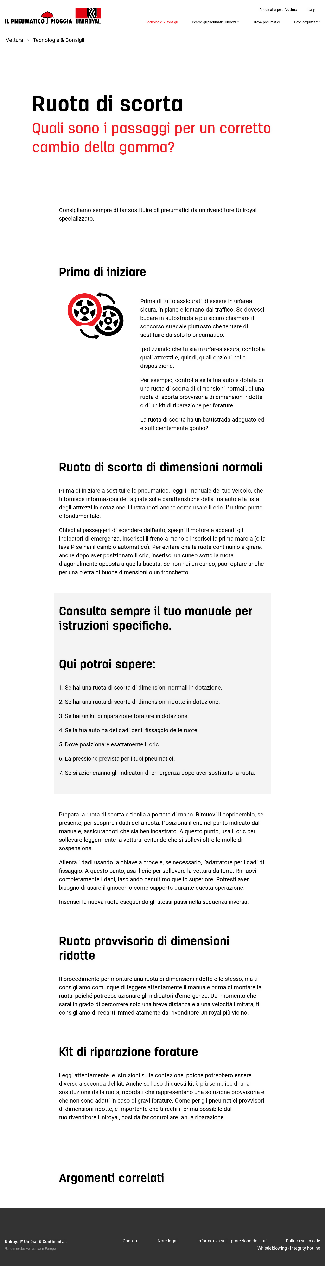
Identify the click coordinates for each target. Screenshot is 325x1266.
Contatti (130, 1240)
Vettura (291, 10)
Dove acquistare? (307, 22)
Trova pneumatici (267, 22)
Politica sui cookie (303, 1240)
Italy (311, 10)
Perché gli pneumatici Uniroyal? (215, 22)
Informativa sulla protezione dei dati (232, 1240)
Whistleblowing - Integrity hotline (288, 1248)
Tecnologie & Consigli (162, 22)
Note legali (168, 1240)
